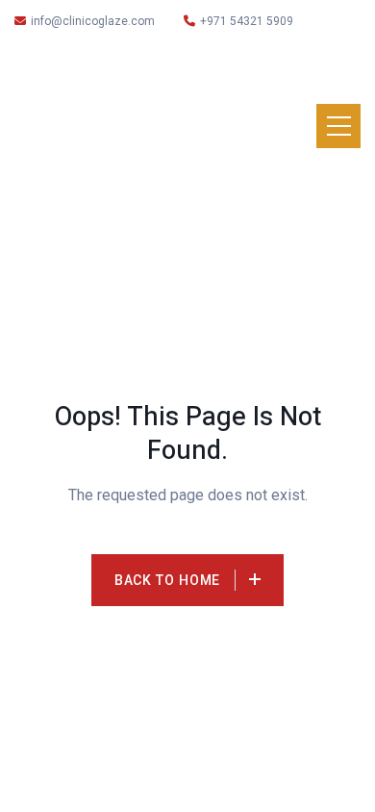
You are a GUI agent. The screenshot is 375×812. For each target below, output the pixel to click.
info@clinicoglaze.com (93, 21)
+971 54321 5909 (246, 21)
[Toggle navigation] (338, 126)
